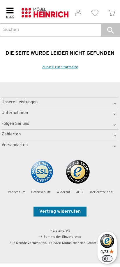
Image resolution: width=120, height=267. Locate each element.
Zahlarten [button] (11, 134)
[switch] (107, 258)
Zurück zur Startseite (60, 67)
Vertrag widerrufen (60, 211)
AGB (79, 192)
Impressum (16, 192)
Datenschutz (41, 192)
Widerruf (63, 192)
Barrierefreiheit (100, 192)
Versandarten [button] (14, 145)
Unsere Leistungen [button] (19, 102)
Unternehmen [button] (14, 113)
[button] (110, 30)
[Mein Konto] (78, 12)
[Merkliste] (95, 12)
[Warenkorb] (112, 12)
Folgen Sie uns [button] (15, 124)
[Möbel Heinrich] (45, 11)
